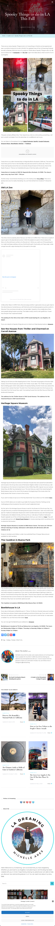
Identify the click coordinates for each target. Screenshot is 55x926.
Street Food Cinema (22, 519)
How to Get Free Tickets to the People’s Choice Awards (41, 727)
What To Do (19, 640)
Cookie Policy (24, 923)
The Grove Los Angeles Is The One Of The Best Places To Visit (40, 777)
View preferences (27, 920)
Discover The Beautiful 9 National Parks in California (12, 716)
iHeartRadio (14, 143)
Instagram (16, 52)
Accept (27, 912)
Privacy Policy (30, 923)
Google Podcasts (44, 141)
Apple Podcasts (28, 141)
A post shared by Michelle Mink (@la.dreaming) (20, 299)
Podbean (28, 143)
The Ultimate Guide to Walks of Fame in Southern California (13, 768)
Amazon (50, 324)
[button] (53, 901)
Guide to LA (27, 10)
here (50, 497)
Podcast (13, 640)
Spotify (36, 141)
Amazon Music (5, 143)
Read (21, 722)
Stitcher (21, 143)
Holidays (8, 640)
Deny (27, 916)
